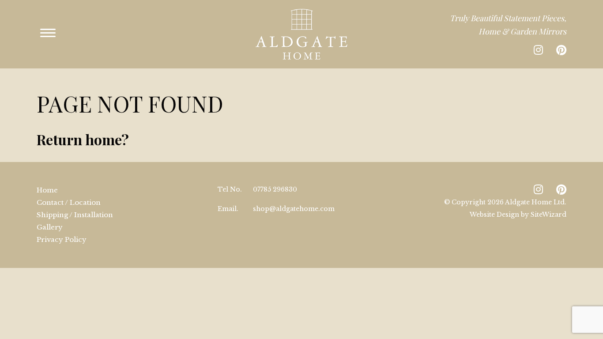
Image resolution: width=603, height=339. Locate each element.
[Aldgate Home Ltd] (301, 34)
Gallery (50, 227)
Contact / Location (69, 202)
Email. (228, 209)
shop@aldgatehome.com (294, 209)
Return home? (83, 139)
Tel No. (230, 189)
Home (47, 190)
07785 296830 (275, 189)
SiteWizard (548, 214)
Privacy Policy (62, 239)
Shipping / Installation (75, 215)
